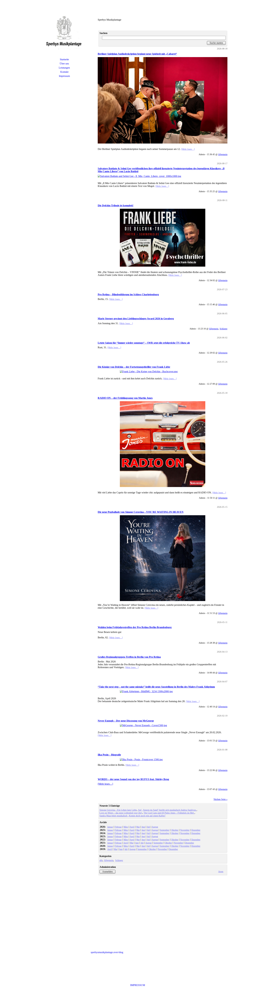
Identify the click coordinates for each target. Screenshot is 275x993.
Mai (138, 827)
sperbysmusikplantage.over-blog (107, 952)
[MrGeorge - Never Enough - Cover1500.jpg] (162, 725)
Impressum (64, 76)
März (125, 827)
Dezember (195, 830)
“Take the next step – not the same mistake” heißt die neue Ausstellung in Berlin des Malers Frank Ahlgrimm (156, 686)
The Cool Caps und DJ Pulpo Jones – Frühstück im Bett (169, 813)
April (132, 827)
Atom (220, 871)
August (155, 827)
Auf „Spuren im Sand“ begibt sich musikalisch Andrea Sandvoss (167, 810)
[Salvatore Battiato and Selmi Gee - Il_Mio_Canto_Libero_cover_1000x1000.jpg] (162, 176)
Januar (110, 827)
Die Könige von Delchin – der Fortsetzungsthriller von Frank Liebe (134, 366)
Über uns (64, 63)
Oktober (174, 830)
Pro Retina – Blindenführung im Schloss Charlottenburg (128, 294)
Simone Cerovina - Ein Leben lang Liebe (118, 810)
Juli (148, 827)
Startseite (64, 59)
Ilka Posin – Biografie (109, 754)
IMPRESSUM (137, 985)
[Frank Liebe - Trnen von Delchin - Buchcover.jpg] (162, 238)
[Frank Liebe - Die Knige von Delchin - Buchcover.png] (162, 371)
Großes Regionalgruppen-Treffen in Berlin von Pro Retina (129, 657)
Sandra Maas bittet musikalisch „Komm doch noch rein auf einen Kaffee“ (132, 815)
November (185, 830)
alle (101, 860)
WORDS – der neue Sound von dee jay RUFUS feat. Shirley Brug (133, 779)
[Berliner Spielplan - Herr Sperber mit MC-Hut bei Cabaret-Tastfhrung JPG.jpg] (162, 100)
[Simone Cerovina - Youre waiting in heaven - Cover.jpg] (162, 558)
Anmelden (107, 871)
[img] (64, 33)
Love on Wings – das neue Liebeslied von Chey (120, 813)
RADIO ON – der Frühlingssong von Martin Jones (125, 398)
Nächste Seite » (220, 799)
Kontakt (64, 71)
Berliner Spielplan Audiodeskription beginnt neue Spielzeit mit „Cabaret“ (137, 53)
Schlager (223, 328)
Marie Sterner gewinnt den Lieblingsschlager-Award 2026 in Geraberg (136, 318)
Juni (143, 827)
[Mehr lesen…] (188, 149)
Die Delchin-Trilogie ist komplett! (115, 205)
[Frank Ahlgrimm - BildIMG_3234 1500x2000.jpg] (162, 691)
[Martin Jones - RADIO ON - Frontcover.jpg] (162, 444)
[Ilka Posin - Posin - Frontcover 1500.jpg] (162, 759)
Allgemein (222, 154)
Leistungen (64, 67)
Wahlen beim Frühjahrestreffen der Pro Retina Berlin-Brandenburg (135, 627)
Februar (118, 827)
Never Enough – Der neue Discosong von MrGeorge (126, 720)
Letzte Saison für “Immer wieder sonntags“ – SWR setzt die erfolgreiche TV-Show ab (144, 342)
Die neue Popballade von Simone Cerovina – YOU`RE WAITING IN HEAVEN (140, 512)
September (164, 830)
